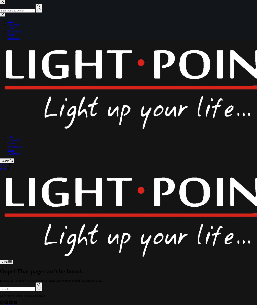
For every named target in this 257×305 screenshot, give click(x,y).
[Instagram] (7, 303)
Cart (10, 136)
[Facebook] (2, 303)
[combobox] (17, 289)
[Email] (15, 303)
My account (15, 146)
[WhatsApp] (11, 303)
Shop (11, 150)
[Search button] (39, 286)
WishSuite (14, 153)
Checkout (13, 140)
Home (11, 143)
